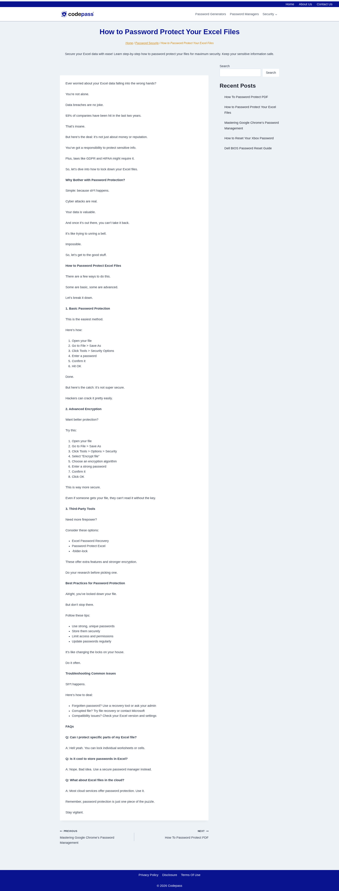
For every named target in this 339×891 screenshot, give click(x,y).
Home (290, 4)
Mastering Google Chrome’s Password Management (87, 837)
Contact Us (324, 4)
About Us (305, 4)
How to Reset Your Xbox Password (249, 138)
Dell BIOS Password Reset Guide (248, 148)
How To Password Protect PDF (187, 834)
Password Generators (210, 14)
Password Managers (244, 14)
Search (225, 66)
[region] (169, 881)
